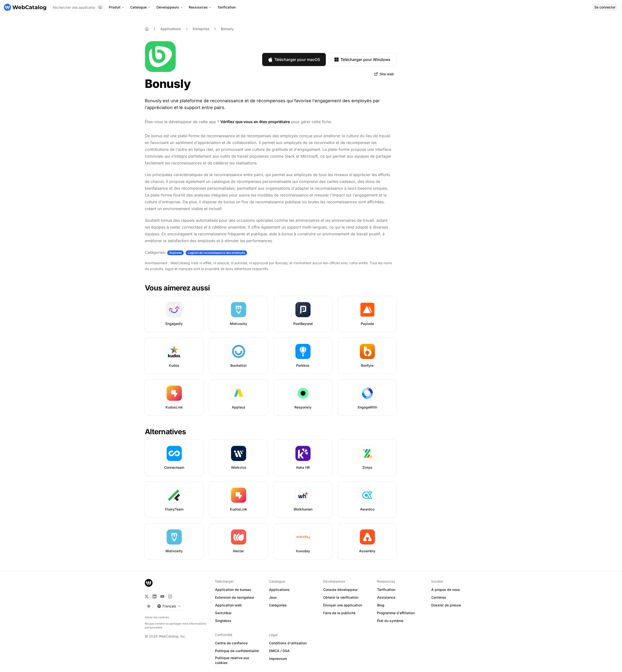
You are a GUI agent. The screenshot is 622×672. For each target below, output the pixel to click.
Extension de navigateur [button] (234, 597)
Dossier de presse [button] (446, 605)
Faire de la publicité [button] (339, 613)
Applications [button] (279, 589)
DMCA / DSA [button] (279, 651)
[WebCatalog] (149, 583)
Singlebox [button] (223, 621)
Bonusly (227, 29)
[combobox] (169, 606)
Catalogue (138, 7)
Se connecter (604, 7)
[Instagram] (170, 596)
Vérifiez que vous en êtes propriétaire (255, 121)
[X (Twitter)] (147, 596)
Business (175, 253)
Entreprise (201, 29)
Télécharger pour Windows (365, 59)
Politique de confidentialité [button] (237, 651)
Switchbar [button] (223, 613)
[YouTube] (162, 596)
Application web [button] (228, 605)
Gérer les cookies (157, 617)
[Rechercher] (100, 7)
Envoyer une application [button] (342, 605)
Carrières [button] (438, 597)
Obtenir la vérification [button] (340, 597)
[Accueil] (25, 7)
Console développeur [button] (340, 589)
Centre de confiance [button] (231, 643)
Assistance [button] (386, 597)
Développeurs (167, 7)
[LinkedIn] (154, 596)
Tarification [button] (386, 589)
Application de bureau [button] (233, 589)
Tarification (226, 7)
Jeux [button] (273, 597)
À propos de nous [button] (445, 589)
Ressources (198, 7)
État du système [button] (390, 621)
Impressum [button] (278, 658)
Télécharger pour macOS (297, 59)
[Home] (147, 29)
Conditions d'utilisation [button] (288, 643)
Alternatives (165, 431)
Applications (170, 29)
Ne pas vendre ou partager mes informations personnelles (175, 625)
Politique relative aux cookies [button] (232, 660)
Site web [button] (387, 74)
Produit (115, 7)
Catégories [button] (278, 605)
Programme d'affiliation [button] (396, 613)
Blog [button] (380, 605)
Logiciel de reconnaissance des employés (216, 253)
